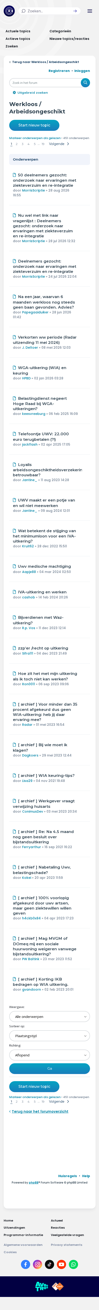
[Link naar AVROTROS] (41, 1286)
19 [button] (43, 144)
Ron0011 (28, 684)
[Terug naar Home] (9, 10)
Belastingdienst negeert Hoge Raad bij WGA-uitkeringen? (40, 403)
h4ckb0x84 (31, 918)
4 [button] (28, 144)
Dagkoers (30, 755)
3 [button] (22, 144)
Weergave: (17, 1007)
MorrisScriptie (33, 190)
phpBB (33, 1182)
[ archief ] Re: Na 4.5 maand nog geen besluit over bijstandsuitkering (43, 836)
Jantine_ (29, 480)
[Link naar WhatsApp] (73, 1265)
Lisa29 (27, 780)
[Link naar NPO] (58, 1287)
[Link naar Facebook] (25, 1265)
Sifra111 (27, 653)
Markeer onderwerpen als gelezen (35, 138)
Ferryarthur (31, 847)
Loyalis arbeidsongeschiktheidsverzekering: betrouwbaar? (49, 469)
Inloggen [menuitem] (82, 71)
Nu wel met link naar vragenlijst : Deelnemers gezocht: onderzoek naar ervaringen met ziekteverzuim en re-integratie (43, 225)
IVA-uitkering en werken (42, 592)
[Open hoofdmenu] (89, 10)
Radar (27, 724)
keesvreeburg (33, 413)
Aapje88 (29, 572)
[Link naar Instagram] (37, 1265)
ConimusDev (32, 811)
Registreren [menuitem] (59, 71)
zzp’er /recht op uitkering (43, 648)
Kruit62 (28, 546)
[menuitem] (67, 1176)
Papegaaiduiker (35, 312)
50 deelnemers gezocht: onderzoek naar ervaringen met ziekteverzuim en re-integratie (44, 180)
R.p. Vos (28, 628)
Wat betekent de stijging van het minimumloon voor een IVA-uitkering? (44, 536)
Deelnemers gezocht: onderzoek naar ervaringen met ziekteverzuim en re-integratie (44, 266)
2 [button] (16, 144)
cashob (28, 597)
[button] (75, 11)
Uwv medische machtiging (44, 566)
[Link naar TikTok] (49, 1265)
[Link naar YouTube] (61, 1265)
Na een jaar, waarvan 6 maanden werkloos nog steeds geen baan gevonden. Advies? (44, 302)
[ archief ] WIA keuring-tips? (46, 775)
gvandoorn (31, 989)
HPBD (26, 378)
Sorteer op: (17, 1026)
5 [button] (34, 144)
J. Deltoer (30, 347)
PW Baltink (30, 959)
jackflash (30, 444)
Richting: (15, 1045)
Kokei (26, 877)
